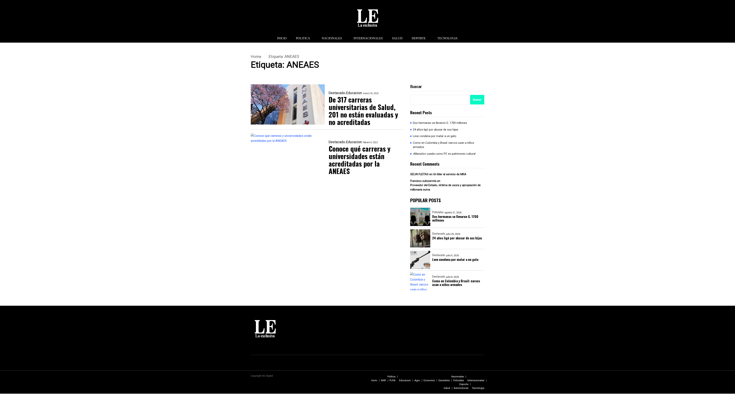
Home (256, 56)
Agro (417, 380)
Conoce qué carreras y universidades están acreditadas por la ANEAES (359, 160)
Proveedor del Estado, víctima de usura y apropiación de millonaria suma (445, 187)
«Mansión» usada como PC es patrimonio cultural (444, 153)
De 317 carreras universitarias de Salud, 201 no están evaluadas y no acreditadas (363, 111)
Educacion (354, 93)
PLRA (392, 380)
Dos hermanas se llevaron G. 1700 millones (440, 123)
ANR (383, 380)
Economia (429, 380)
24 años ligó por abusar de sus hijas (435, 129)
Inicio (282, 38)
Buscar (416, 86)
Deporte (419, 38)
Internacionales (368, 38)
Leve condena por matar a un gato (434, 136)
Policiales (437, 212)
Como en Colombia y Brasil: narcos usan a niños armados (443, 145)
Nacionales (332, 38)
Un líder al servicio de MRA (449, 174)
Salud (397, 38)
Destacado (337, 93)
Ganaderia (444, 380)
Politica (303, 38)
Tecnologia (447, 38)
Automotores (461, 388)
